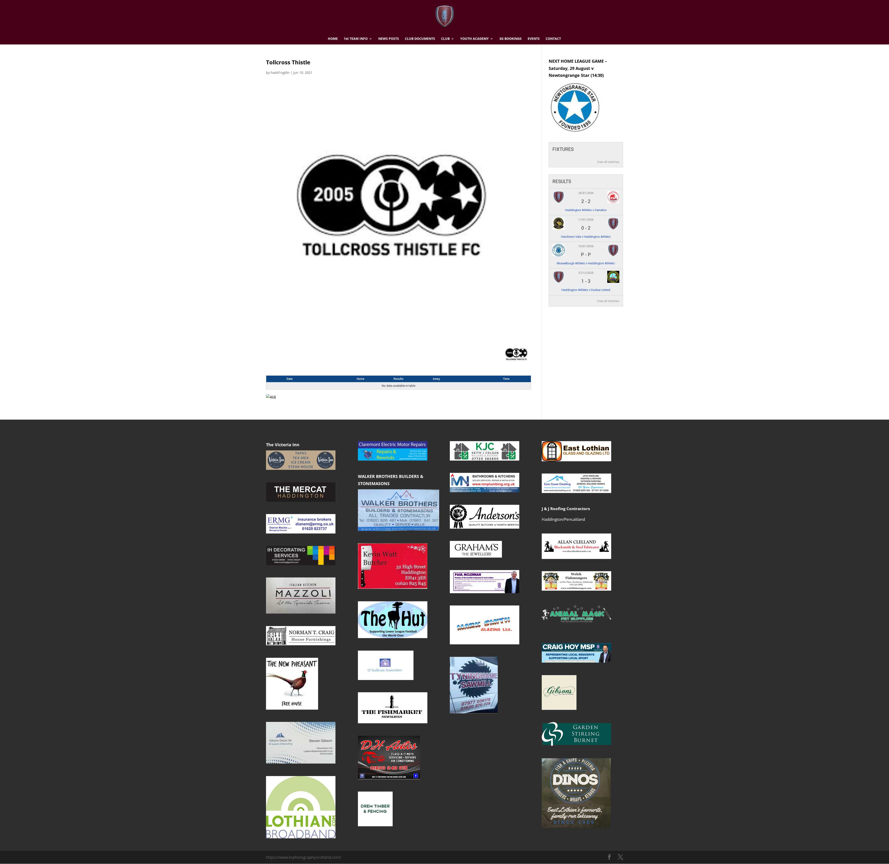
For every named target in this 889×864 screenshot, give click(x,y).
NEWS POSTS (388, 39)
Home (360, 379)
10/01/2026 (586, 246)
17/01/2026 (586, 219)
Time (506, 379)
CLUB (445, 39)
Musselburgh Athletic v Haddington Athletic (586, 263)
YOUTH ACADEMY (474, 39)
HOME (333, 39)
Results (399, 379)
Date (290, 379)
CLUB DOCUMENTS (420, 39)
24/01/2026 (586, 193)
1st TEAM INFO (356, 39)
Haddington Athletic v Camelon (586, 210)
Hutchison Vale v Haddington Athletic (586, 236)
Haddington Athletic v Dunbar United (585, 290)
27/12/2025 (586, 272)
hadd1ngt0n (280, 72)
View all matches (608, 162)
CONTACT (553, 39)
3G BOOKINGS (510, 39)
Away (436, 379)
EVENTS (534, 39)
